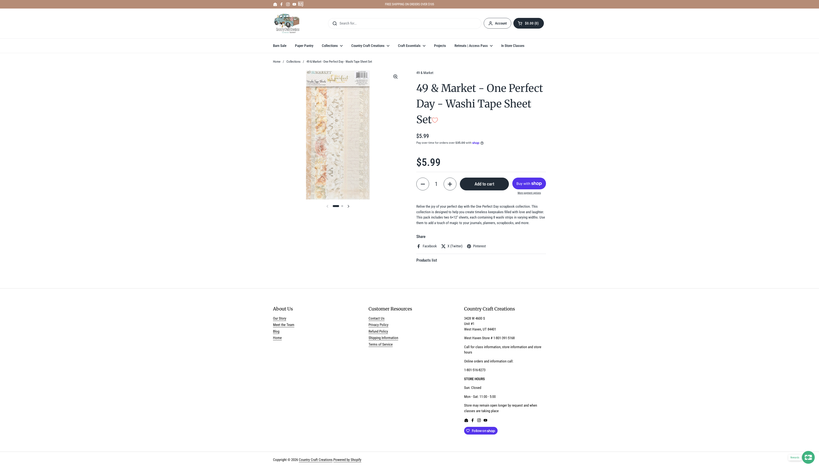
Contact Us (377, 318)
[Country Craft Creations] (287, 23)
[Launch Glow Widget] (808, 457)
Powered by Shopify (347, 460)
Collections (293, 62)
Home (276, 62)
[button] (528, 23)
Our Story (279, 318)
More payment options (529, 192)
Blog (276, 331)
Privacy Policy (378, 325)
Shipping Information (383, 338)
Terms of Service (381, 344)
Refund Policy (378, 331)
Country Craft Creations (316, 460)
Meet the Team (283, 325)
